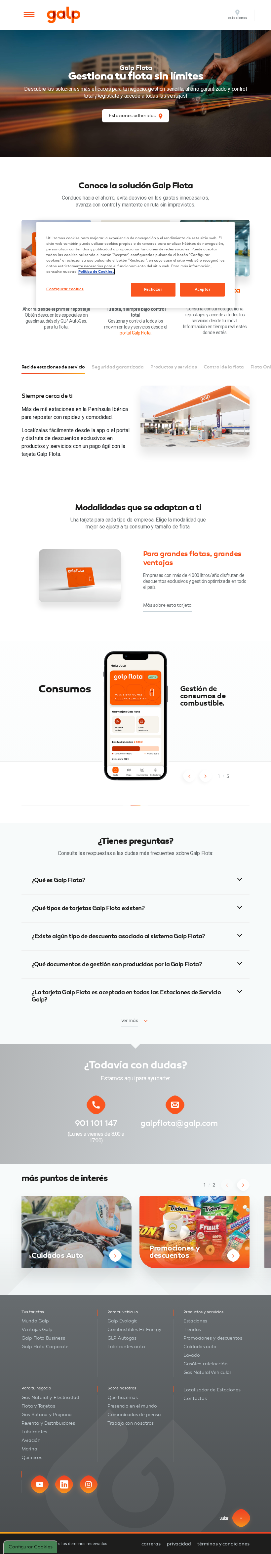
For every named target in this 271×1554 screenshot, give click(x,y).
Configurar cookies (31, 1547)
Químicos (31, 1457)
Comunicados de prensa (134, 1414)
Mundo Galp (35, 1321)
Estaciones (195, 1321)
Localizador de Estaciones (212, 1390)
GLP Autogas (121, 1338)
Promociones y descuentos (212, 1338)
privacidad (179, 1544)
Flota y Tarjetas (38, 1406)
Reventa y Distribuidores (48, 1423)
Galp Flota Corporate (44, 1346)
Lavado (191, 1355)
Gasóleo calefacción (205, 1364)
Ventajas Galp (37, 1329)
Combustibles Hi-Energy (134, 1329)
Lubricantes (34, 1432)
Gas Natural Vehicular (207, 1372)
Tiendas (192, 1329)
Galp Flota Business (43, 1338)
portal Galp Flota (135, 332)
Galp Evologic (122, 1321)
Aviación (31, 1440)
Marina (29, 1449)
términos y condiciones (223, 1544)
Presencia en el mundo (132, 1406)
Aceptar (203, 289)
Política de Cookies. (96, 271)
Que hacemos (122, 1397)
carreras (151, 1544)
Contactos (195, 1398)
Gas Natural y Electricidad (50, 1397)
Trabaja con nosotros (130, 1423)
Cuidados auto (199, 1346)
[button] (189, 776)
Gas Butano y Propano (46, 1414)
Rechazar (153, 289)
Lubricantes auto (126, 1346)
